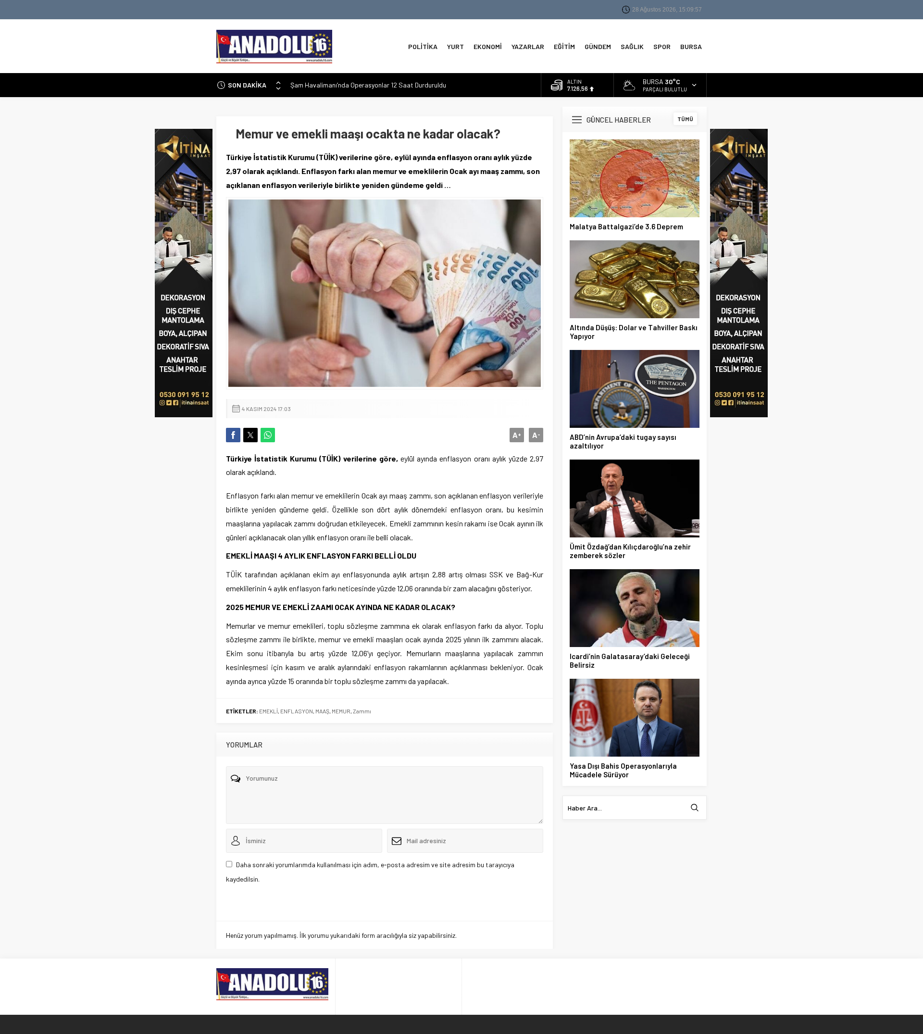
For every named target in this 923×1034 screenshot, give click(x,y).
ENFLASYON (296, 711)
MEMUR (341, 711)
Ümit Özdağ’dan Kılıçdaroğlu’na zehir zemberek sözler (630, 551)
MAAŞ (322, 711)
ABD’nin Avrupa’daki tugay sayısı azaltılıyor (623, 441)
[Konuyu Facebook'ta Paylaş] (233, 435)
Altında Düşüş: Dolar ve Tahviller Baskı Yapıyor (634, 331)
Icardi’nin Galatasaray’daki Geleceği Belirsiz (630, 660)
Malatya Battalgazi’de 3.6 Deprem (626, 226)
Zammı (362, 711)
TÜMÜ (685, 118)
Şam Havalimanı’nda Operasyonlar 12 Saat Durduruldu (368, 85)
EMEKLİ (268, 711)
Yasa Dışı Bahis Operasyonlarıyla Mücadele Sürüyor (623, 770)
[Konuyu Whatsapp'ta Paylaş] (268, 435)
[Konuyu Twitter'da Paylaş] (250, 435)
